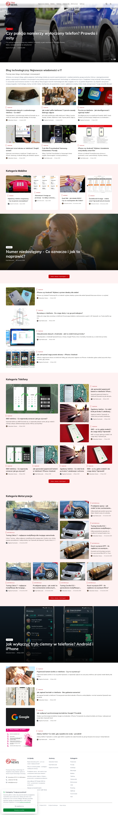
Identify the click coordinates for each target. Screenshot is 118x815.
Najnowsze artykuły (43, 4)
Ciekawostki (66, 4)
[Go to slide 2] (113, 59)
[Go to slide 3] (115, 59)
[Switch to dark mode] (110, 3)
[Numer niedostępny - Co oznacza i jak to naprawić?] (59, 242)
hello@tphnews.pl (12, 782)
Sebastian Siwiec (10, 653)
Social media (73, 793)
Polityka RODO (43, 805)
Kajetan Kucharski (10, 47)
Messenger (73, 770)
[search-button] (106, 4)
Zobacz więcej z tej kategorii (58, 276)
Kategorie (73, 758)
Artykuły (30, 758)
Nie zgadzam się (19, 806)
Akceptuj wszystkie (19, 810)
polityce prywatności (25, 802)
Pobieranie (73, 762)
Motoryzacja (74, 4)
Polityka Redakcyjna (53, 805)
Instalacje (72, 767)
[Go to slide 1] (111, 59)
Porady (72, 764)
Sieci (71, 796)
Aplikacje (82, 4)
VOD (71, 785)
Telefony (59, 4)
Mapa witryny (63, 805)
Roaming (72, 788)
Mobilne (53, 4)
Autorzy (52, 758)
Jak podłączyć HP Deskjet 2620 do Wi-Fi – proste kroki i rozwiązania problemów (36, 783)
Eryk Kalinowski (10, 260)
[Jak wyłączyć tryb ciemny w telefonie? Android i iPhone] (59, 634)
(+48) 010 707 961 (12, 780)
